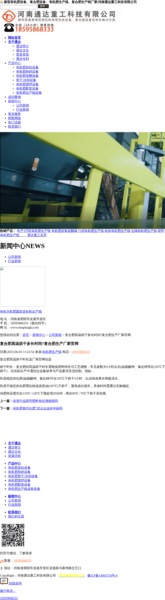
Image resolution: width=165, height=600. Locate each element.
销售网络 (14, 118)
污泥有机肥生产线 (91, 231)
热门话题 (14, 122)
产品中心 (14, 63)
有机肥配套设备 (27, 88)
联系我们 (14, 126)
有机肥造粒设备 (27, 67)
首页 (26, 335)
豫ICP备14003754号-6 (102, 575)
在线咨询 (15, 583)
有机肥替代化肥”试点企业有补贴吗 (38, 408)
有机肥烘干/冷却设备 (23, 476)
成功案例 (14, 97)
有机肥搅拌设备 (27, 84)
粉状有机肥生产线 (117, 231)
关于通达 (14, 42)
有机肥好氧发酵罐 (64, 231)
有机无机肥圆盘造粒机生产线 (21, 311)
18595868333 (81, 352)
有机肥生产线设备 (29, 92)
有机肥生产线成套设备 (24, 488)
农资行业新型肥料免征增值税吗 (35, 401)
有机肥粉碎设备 (27, 71)
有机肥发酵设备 (27, 75)
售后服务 (14, 114)
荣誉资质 (22, 54)
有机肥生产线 (52, 352)
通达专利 (22, 59)
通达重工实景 (37, 235)
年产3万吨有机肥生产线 (34, 231)
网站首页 (14, 37)
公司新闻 (22, 105)
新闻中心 (14, 101)
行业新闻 (22, 109)
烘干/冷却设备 (26, 80)
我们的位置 (16, 516)
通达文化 (22, 50)
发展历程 (14, 456)
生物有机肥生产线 (144, 231)
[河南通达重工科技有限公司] (60, 21)
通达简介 (22, 46)
